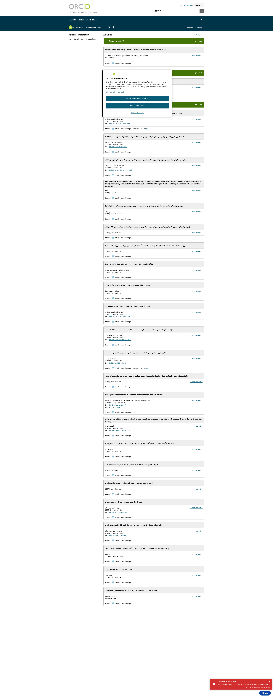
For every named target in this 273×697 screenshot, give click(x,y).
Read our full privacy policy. (116, 92)
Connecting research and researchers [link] (83, 12)
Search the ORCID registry (157, 11)
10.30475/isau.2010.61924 (118, 535)
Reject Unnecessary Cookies (137, 99)
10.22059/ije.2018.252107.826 (119, 430)
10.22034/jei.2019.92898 (117, 363)
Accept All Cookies (137, 106)
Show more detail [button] (196, 56)
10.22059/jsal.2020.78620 (118, 147)
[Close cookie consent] (169, 72)
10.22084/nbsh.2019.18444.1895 (120, 170)
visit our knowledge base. (261, 684)
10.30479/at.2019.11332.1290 (119, 317)
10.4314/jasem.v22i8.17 (117, 405)
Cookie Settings (137, 113)
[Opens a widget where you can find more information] (265, 693)
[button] (200, 35)
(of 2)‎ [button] (148, 129)
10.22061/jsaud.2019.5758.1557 (120, 340)
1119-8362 (119, 407)
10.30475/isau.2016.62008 (118, 512)
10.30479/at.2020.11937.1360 (119, 124)
